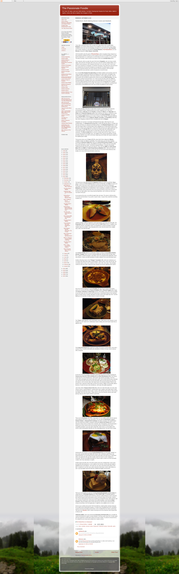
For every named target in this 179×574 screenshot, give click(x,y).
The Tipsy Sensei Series (66, 28)
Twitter (62, 47)
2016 (64, 169)
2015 (64, 171)
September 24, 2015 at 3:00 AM (86, 544)
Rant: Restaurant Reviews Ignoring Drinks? (68, 234)
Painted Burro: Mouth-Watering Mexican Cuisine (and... (68, 208)
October (66, 182)
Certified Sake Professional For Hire (66, 26)
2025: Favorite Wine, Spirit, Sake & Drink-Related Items (66, 112)
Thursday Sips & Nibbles (67, 189)
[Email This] (97, 524)
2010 (64, 270)
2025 (64, 152)
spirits (114, 526)
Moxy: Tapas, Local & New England (67, 246)
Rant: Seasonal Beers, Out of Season (67, 250)
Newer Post (78, 552)
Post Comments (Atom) (86, 555)
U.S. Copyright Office (110, 561)
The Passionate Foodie (75, 8)
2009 (64, 272)
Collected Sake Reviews (66, 123)
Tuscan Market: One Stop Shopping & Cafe (67, 225)
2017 (64, 167)
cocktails (83, 526)
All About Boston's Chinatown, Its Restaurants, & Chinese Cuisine (66, 62)
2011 (64, 268)
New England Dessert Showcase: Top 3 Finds (68, 230)
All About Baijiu (64, 58)
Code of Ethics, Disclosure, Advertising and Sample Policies (66, 22)
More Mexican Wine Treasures (68, 186)
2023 (64, 156)
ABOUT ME (64, 19)
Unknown (81, 539)
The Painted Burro (107, 49)
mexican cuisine (89, 526)
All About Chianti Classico (65, 67)
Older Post (114, 552)
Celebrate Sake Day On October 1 (68, 192)
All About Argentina (65, 56)
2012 (64, 176)
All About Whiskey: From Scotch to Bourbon (66, 93)
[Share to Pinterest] (103, 524)
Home (97, 552)
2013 (64, 174)
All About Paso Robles (66, 82)
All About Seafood (65, 88)
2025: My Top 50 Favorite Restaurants (66, 103)
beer (80, 526)
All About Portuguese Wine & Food (66, 85)
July (65, 255)
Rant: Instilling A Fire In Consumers (67, 200)
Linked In (63, 50)
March (65, 262)
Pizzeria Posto (95, 54)
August (65, 253)
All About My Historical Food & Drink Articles (66, 78)
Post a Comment (81, 546)
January (66, 266)
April (65, 260)
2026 (64, 150)
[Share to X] (100, 524)
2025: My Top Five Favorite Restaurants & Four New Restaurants (66, 99)
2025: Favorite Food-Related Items (66, 106)
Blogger (92, 568)
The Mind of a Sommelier (64, 118)
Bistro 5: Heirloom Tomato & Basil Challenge (68, 238)
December (66, 178)
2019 (64, 163)
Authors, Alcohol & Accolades (65, 121)
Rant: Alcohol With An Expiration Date (68, 217)
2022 (64, 158)
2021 (64, 160)
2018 (64, 165)
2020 (64, 161)
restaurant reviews (103, 526)
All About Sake (64, 87)
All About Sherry (65, 90)
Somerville (110, 526)
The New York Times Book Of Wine (67, 213)
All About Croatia (65, 69)
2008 (64, 274)
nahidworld (81, 531)
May (65, 259)
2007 (64, 276)
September (66, 183)
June (65, 257)
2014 (64, 173)
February (66, 264)
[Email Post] (95, 524)
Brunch (85, 510)
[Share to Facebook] (101, 524)
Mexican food (85, 540)
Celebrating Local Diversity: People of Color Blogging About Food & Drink (66, 126)
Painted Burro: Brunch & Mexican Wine (67, 196)
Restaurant (95, 526)
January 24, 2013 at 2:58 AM (85, 534)
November (66, 180)
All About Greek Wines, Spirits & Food (66, 75)
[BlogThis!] (99, 524)
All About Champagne (66, 65)
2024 (64, 154)
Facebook (63, 48)
